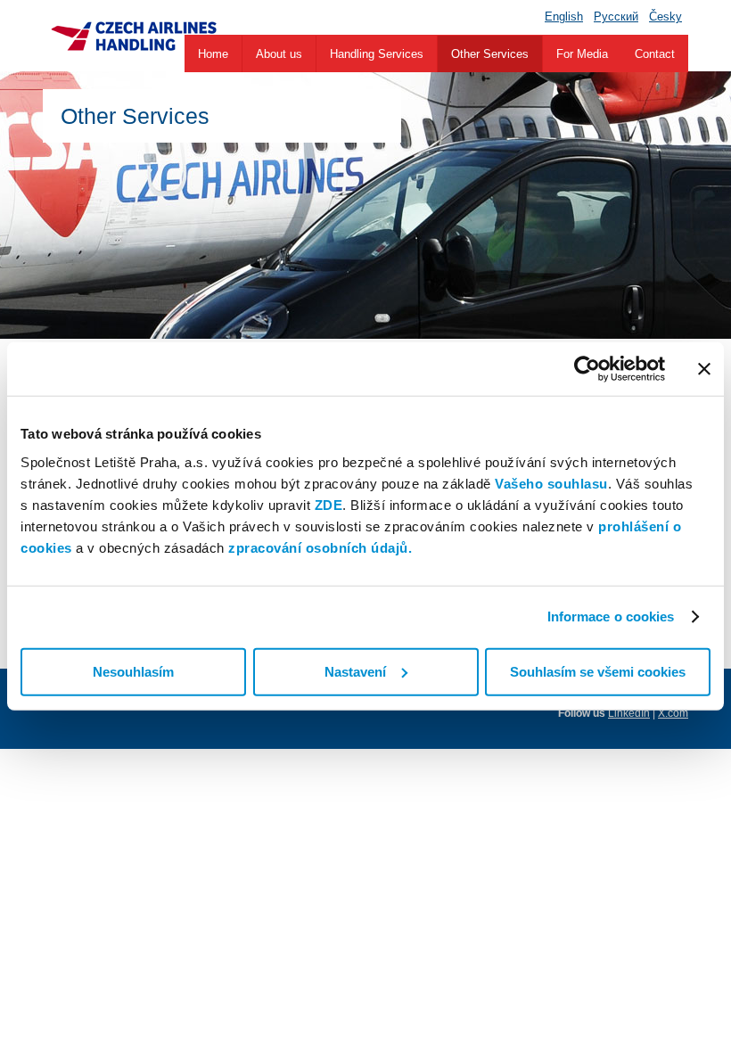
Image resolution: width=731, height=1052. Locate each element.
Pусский (616, 16)
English (564, 16)
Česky (665, 16)
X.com (673, 713)
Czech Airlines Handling (133, 35)
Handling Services (376, 54)
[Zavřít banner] (704, 369)
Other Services (490, 54)
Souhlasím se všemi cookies (598, 670)
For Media (582, 54)
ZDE (329, 504)
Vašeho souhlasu (551, 482)
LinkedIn (629, 713)
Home (213, 54)
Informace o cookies (611, 616)
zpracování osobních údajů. (320, 547)
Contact (655, 54)
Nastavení (355, 670)
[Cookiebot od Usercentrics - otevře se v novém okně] (587, 369)
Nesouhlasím (133, 670)
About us (279, 54)
